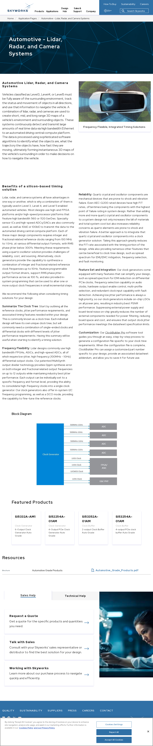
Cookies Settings (114, 724)
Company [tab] (91, 11)
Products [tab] (39, 11)
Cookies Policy (26, 728)
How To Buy (110, 4)
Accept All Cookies (114, 740)
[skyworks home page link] (20, 7)
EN (108, 10)
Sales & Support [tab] (77, 10)
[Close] (148, 731)
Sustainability (128, 4)
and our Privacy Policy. (44, 728)
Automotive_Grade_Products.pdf (114, 570)
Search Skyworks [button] (136, 11)
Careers (144, 4)
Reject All (114, 732)
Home (10, 18)
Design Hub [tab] (64, 10)
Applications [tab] (52, 11)
